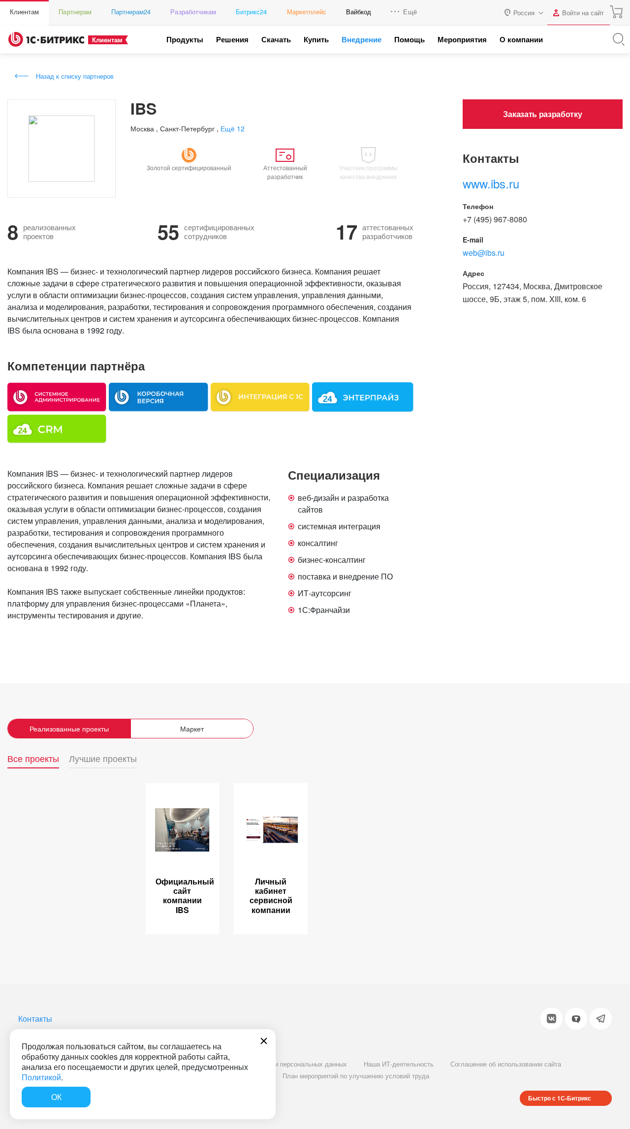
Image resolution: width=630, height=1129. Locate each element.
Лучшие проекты (103, 758)
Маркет (192, 728)
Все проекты (33, 758)
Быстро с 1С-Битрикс (559, 1098)
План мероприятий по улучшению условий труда (356, 1075)
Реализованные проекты (69, 728)
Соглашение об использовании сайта (505, 1063)
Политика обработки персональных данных (282, 1063)
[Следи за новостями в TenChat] (576, 1018)
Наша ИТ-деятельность (399, 1063)
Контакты (35, 1018)
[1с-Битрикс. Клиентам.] (46, 39)
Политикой (41, 1077)
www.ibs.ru (491, 183)
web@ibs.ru (483, 252)
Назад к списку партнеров (75, 76)
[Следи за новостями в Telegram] (601, 1018)
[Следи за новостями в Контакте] (551, 1018)
